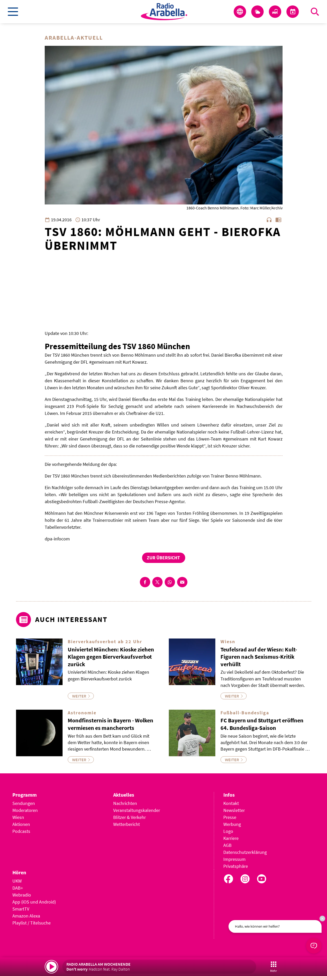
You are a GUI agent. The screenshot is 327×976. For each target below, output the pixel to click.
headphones (269, 220)
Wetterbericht (126, 824)
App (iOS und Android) (34, 902)
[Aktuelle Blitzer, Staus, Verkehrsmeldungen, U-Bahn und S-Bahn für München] (275, 11)
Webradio (21, 895)
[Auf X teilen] (157, 582)
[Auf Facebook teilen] (145, 582)
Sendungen (23, 803)
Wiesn (18, 817)
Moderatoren (25, 810)
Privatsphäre (235, 866)
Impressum (234, 859)
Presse (229, 817)
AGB (227, 845)
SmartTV (20, 909)
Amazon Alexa (26, 916)
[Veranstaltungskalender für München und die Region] (292, 11)
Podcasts (21, 831)
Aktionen (21, 824)
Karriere (231, 838)
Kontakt (231, 803)
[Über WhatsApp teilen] (170, 582)
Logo (228, 831)
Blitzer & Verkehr (129, 817)
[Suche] (315, 11)
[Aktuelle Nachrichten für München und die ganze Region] (240, 11)
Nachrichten (125, 803)
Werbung (232, 824)
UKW (17, 881)
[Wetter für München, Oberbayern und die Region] (257, 11)
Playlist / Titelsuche (31, 923)
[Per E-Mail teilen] (182, 582)
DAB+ (17, 888)
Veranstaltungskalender (136, 810)
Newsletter (234, 810)
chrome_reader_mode (278, 220)
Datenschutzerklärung (245, 852)
